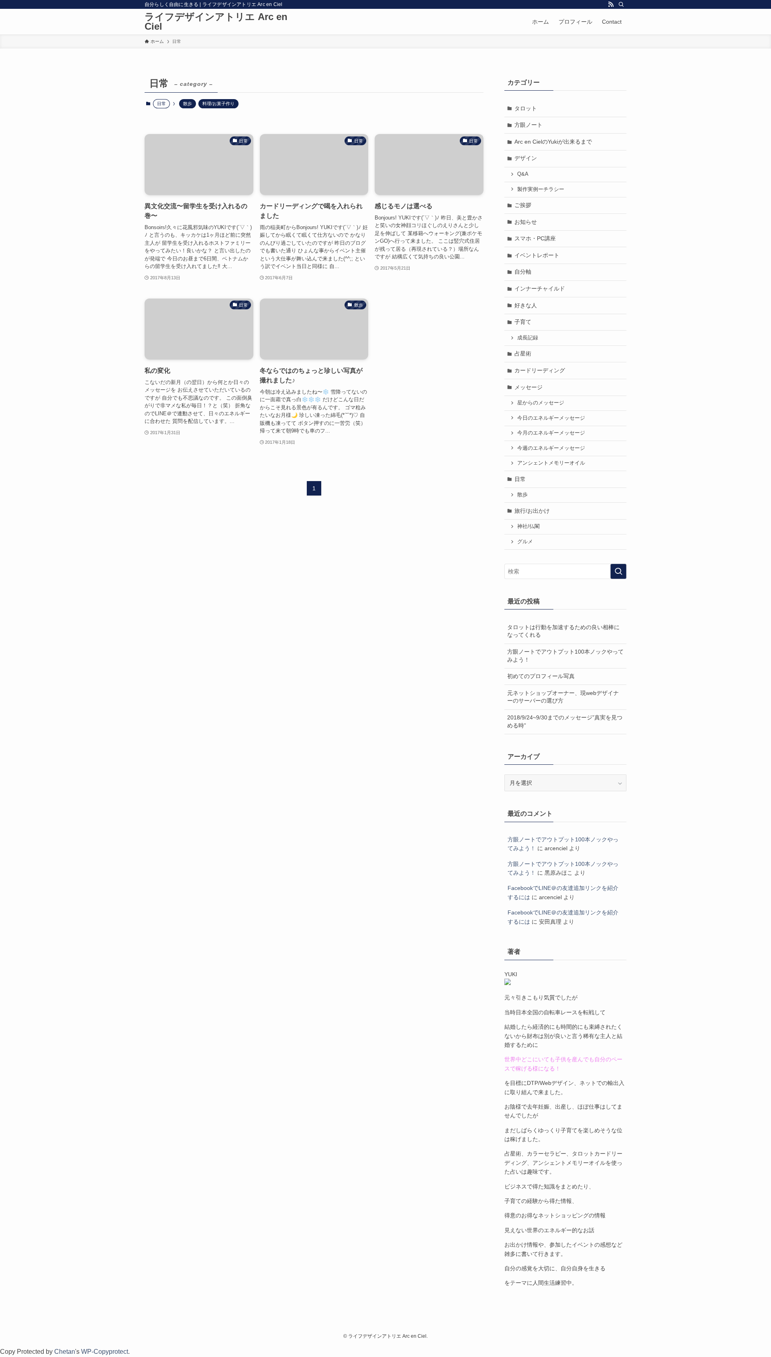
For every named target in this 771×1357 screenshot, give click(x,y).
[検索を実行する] (618, 571)
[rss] (611, 4)
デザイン (525, 158)
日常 (520, 479)
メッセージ (528, 387)
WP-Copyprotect (104, 1351)
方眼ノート (528, 125)
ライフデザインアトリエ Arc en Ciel (216, 21)
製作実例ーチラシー (540, 189)
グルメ (525, 541)
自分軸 (522, 271)
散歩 (187, 103)
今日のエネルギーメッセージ (551, 418)
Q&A (522, 174)
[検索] (621, 4)
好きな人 (525, 305)
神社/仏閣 (528, 526)
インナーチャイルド (539, 288)
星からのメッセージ (540, 403)
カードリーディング (539, 370)
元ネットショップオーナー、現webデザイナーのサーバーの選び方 (563, 697)
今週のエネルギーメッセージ (551, 448)
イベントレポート (536, 255)
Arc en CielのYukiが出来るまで (553, 141)
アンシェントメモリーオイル (551, 463)
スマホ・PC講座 (535, 238)
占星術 (522, 353)
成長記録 (527, 338)
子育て (522, 322)
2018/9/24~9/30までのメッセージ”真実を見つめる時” (564, 721)
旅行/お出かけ (532, 511)
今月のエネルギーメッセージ (551, 433)
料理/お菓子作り (218, 103)
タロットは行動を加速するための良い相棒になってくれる (563, 631)
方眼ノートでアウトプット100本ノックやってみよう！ (565, 655)
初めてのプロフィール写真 (541, 676)
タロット (525, 108)
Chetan (64, 1351)
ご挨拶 (522, 205)
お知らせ (525, 222)
